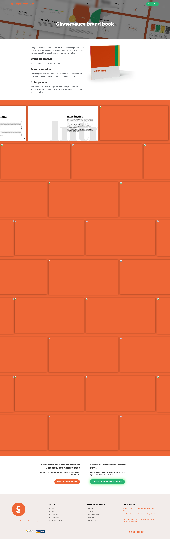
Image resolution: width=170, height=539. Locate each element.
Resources (91, 4)
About (133, 4)
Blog (117, 4)
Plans (125, 4)
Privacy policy (33, 521)
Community (104, 4)
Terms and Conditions (19, 521)
